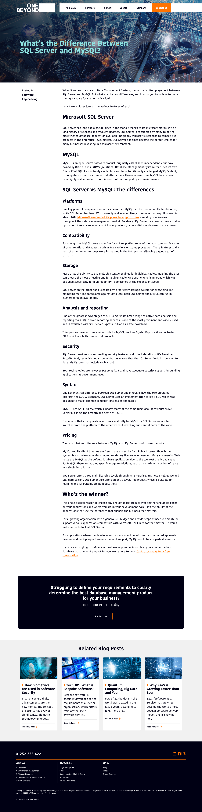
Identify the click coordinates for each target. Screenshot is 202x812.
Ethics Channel (109, 774)
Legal (105, 771)
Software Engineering (30, 97)
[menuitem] (71, 7)
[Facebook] (180, 754)
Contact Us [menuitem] (161, 8)
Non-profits (64, 777)
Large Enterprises (67, 767)
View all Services (23, 781)
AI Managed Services (24, 774)
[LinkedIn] (174, 754)
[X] (185, 754)
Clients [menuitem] (123, 8)
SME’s (62, 771)
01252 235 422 (28, 754)
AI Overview (21, 767)
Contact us (101, 616)
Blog (105, 767)
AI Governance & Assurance (27, 771)
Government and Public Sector (72, 774)
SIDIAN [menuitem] (108, 8)
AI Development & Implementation (30, 777)
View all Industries (67, 781)
